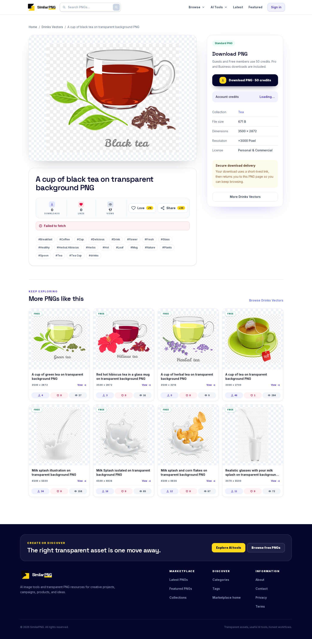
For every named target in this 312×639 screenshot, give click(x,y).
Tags (216, 588)
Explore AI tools (228, 547)
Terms (260, 606)
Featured (255, 7)
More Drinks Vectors (245, 196)
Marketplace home (226, 597)
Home (33, 27)
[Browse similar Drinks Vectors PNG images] (82, 315)
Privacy (261, 597)
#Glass (165, 239)
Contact (262, 588)
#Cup (80, 239)
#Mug (134, 247)
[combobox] (89, 7)
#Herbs (91, 247)
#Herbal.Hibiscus (68, 247)
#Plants (167, 247)
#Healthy (44, 247)
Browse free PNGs (266, 547)
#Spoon (43, 255)
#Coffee (64, 239)
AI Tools (217, 7)
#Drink (116, 239)
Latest (238, 7)
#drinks (93, 255)
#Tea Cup (75, 255)
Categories (220, 579)
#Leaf (119, 247)
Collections (178, 597)
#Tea (59, 255)
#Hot (106, 247)
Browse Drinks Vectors (266, 300)
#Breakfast (45, 239)
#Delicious (97, 239)
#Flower (132, 239)
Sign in (276, 7)
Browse (194, 7)
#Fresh (149, 239)
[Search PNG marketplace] (116, 7)
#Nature (150, 247)
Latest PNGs (178, 579)
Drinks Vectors (52, 27)
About (260, 579)
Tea (241, 112)
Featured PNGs (180, 588)
